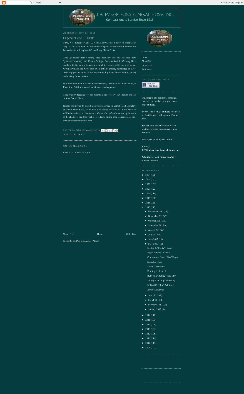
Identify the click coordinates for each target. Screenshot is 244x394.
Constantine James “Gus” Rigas (162, 257)
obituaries (79, 134)
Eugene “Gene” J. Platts (158, 252)
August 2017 (154, 229)
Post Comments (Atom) (87, 240)
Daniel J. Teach (154, 261)
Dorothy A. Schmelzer (158, 271)
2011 (148, 338)
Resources (146, 69)
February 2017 (155, 304)
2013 (148, 329)
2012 (148, 333)
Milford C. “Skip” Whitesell (160, 285)
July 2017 (153, 234)
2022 (148, 184)
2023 (148, 179)
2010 (148, 342)
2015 (148, 319)
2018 (148, 202)
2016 (148, 315)
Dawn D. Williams (156, 266)
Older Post (131, 234)
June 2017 (153, 239)
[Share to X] (109, 130)
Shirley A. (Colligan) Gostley (161, 280)
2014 (148, 324)
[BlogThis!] (106, 130)
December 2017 (156, 211)
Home (100, 234)
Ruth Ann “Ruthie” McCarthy (161, 275)
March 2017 (154, 300)
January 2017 (155, 309)
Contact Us (147, 64)
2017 (148, 207)
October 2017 (155, 220)
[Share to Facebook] (113, 130)
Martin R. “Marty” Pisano (159, 247)
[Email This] (103, 130)
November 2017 (156, 216)
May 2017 (153, 243)
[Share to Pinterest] (116, 130)
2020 (148, 193)
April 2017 (153, 295)
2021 (148, 188)
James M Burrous (155, 289)
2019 (148, 198)
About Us (146, 60)
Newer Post (68, 234)
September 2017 (156, 225)
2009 (148, 347)
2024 (148, 174)
